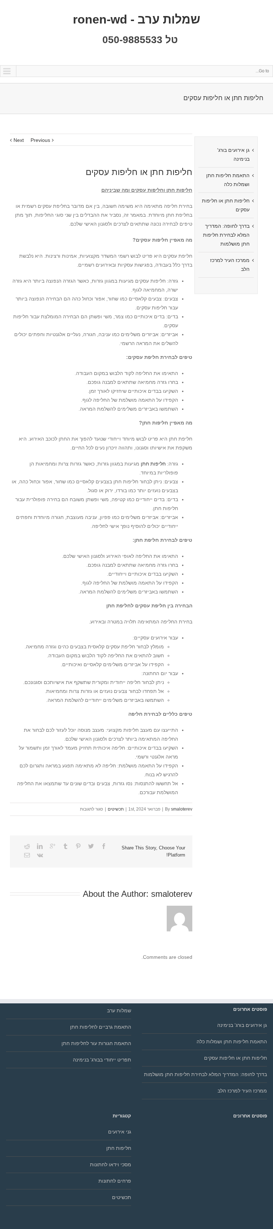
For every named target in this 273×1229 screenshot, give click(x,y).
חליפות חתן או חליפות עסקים (235, 1058)
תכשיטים (116, 809)
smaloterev (181, 809)
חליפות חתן (153, 464)
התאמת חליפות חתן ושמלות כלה (232, 1041)
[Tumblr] (65, 846)
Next (19, 140)
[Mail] (27, 855)
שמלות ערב (119, 1010)
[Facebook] (104, 846)
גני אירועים (119, 1132)
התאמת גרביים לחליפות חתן (100, 1027)
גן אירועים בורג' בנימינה (242, 1025)
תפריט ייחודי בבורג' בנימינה (102, 1060)
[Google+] (52, 846)
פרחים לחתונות (114, 1181)
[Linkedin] (40, 846)
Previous (40, 140)
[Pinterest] (78, 846)
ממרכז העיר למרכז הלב (242, 1091)
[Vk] (40, 855)
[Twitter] (91, 846)
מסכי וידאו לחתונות (110, 1164)
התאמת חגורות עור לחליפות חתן (96, 1043)
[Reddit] (27, 846)
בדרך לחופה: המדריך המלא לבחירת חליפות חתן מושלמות (226, 235)
